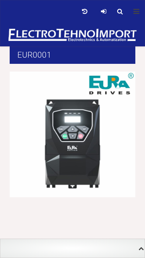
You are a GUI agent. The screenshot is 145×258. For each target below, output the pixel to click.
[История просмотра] (84, 11)
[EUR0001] (72, 134)
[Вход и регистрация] (103, 11)
